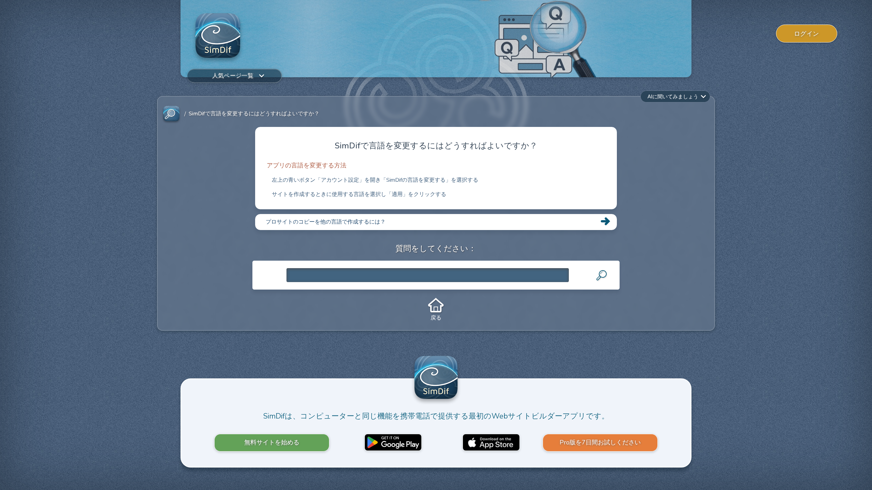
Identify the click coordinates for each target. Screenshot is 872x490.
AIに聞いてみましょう (673, 96)
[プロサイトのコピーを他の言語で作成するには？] (436, 229)
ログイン (806, 33)
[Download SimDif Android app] (393, 442)
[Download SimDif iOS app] (491, 442)
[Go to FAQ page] (171, 114)
